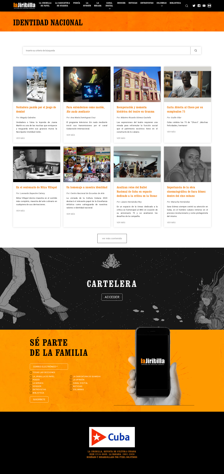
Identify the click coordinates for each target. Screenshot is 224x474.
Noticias (133, 3)
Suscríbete (39, 399)
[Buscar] (186, 5)
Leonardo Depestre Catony (32, 193)
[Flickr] (209, 5)
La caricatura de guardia (62, 4)
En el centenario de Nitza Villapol (36, 187)
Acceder (112, 297)
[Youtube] (204, 5)
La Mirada (97, 4)
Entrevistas (147, 3)
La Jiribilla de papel (45, 4)
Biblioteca (175, 3)
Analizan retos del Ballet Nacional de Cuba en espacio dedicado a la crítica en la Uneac (137, 191)
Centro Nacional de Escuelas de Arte (88, 193)
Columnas (162, 3)
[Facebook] (199, 5)
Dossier (121, 3)
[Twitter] (194, 5)
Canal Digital (109, 4)
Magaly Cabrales (28, 117)
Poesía (76, 3)
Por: (18, 117)
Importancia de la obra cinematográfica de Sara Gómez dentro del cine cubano (186, 191)
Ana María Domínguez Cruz (83, 117)
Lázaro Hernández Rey (131, 202)
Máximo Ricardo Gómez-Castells (136, 117)
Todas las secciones (44, 372)
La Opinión (87, 4)
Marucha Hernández (180, 202)
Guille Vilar (176, 117)
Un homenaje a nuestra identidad (86, 187)
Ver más (20, 138)
